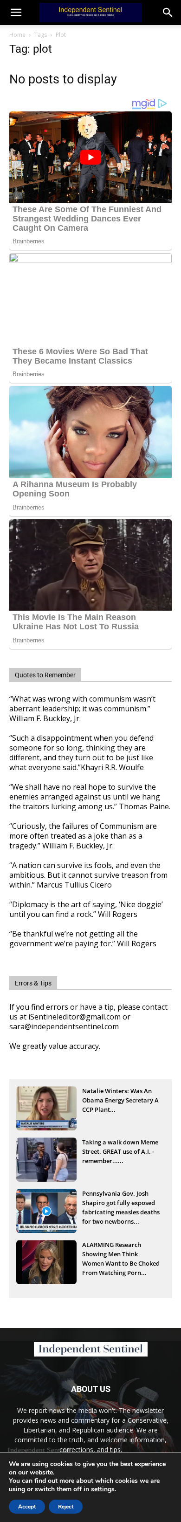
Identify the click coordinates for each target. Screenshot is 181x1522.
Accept (27, 1506)
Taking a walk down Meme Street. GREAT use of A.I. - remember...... (120, 1151)
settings (103, 1489)
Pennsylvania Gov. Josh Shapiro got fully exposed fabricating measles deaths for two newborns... (121, 1203)
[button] (168, 12)
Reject (65, 1506)
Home (17, 35)
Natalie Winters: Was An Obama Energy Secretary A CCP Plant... (120, 1100)
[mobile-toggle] (16, 12)
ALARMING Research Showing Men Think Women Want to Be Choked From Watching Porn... (121, 1254)
